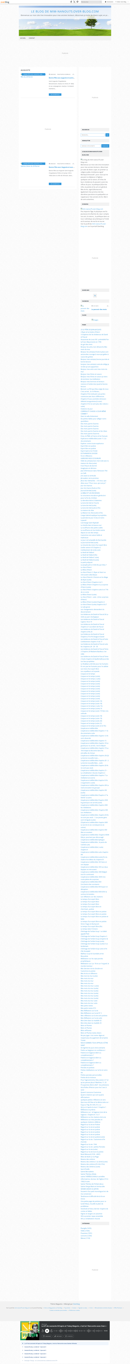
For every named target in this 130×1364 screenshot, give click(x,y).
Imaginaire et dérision (88, 468)
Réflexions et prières (88, 1110)
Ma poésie (84, 956)
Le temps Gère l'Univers (89, 929)
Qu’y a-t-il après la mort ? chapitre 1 (93, 1107)
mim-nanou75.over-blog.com (22, 1308)
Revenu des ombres (88, 1159)
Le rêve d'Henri (86, 567)
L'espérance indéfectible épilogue (92, 840)
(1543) (85, 1231)
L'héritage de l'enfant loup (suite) (92, 941)
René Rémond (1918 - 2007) (90, 1154)
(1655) (86, 1228)
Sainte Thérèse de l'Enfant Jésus (92, 1184)
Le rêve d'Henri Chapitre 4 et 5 (91, 582)
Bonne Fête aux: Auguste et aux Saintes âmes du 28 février (71, 167)
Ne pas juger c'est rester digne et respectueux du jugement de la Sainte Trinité (94, 1037)
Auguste (36, 74)
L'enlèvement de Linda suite (90, 550)
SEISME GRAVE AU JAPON (89, 1189)
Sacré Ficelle (85, 1169)
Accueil (23, 38)
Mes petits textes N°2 (88, 1008)
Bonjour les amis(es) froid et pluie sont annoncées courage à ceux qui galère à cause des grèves (95, 354)
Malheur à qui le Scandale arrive (92, 954)
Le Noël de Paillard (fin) (89, 555)
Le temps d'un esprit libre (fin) (91, 926)
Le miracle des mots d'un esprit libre (94, 545)
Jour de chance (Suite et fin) (90, 488)
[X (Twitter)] (74, 2)
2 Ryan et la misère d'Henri (90, 332)
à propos (70, 1336)
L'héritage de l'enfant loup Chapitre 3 (94, 936)
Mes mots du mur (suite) (89, 988)
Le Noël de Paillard (87, 552)
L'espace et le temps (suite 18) (91, 716)
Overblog (76, 1304)
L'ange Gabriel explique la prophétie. (94, 515)
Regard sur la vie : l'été (89, 1144)
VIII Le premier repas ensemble (92, 1216)
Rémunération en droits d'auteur (103, 1308)
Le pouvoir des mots (99, 309)
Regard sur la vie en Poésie (90, 1124)
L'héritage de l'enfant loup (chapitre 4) (94, 939)
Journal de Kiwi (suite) (88, 490)
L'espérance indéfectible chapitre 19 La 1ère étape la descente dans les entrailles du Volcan (94, 750)
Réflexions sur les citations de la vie (93, 1117)
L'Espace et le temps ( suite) (90, 679)
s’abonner (48, 1336)
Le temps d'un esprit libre (90, 899)
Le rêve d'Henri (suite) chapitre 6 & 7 (94, 604)
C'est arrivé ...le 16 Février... (90, 391)
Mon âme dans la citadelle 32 (91, 1020)
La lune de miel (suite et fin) (90, 508)
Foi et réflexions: (86, 456)
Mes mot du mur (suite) (89, 976)
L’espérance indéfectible (89, 728)
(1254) (86, 1236)
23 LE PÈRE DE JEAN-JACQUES (91, 330)
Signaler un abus (83, 1308)
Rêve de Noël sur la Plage (90, 1157)
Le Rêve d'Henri (86, 570)
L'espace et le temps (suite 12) (91, 701)
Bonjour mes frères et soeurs (91, 374)
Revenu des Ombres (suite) (90, 1167)
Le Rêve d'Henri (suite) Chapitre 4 (92, 602)
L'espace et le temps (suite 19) (91, 718)
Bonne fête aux (28, 74)
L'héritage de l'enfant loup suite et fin (94, 949)
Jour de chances (86, 486)
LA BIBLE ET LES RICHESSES (90, 493)
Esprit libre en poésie (88, 446)
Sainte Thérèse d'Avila (88, 1174)
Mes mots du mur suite (89, 1001)
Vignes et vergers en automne (91, 1214)
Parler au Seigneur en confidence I (93, 1050)
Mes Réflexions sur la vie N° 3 (91, 1013)
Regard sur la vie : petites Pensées (93, 1147)
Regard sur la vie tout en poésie (92, 1152)
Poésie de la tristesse (88, 1077)
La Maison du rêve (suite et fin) (92, 513)
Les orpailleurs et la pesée (90, 671)
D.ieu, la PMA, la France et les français (94, 436)
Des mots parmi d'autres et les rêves (94, 431)
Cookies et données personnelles (58, 1310)
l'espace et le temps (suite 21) (91, 723)
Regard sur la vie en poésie (90, 1127)
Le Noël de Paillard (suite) (90, 560)
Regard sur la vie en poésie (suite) (93, 1137)
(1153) (85, 1238)
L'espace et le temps (88, 674)
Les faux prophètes (87, 661)
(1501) (86, 1233)
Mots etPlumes (86, 1030)
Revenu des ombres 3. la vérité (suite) (94, 1162)
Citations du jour (87, 409)
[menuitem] (23, 38)
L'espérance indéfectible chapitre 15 (93, 741)
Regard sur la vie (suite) (89, 1149)
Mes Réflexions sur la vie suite (91, 1018)
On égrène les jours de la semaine (93, 1048)
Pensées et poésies (87, 1068)
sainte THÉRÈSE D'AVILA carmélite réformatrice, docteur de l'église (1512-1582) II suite (94, 1179)
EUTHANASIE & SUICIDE (89, 453)
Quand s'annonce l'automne (91, 1092)
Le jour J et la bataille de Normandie (93, 540)
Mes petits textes (87, 1006)
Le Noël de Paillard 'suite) (90, 557)
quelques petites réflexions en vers (93, 1100)
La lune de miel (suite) (88, 505)
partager (59, 1336)
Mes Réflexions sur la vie (89, 1011)
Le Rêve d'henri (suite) (89, 595)
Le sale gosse (85, 607)
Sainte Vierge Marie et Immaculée (93, 1186)
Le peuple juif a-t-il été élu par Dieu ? (94, 565)
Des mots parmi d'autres (90, 424)
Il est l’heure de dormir (89, 466)
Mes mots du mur (87, 978)
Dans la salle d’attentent (89, 416)
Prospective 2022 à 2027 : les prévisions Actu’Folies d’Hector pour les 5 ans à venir (95, 1087)
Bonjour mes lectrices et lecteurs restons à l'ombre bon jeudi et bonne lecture (94, 384)
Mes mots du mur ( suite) (90, 986)
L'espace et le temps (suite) (90, 676)
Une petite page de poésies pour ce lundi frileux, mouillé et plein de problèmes (93, 1203)
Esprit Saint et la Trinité (89, 451)
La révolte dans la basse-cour (91, 525)
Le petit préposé (86, 562)
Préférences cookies (74, 1310)
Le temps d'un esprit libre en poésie (93, 912)
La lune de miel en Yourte (90, 503)
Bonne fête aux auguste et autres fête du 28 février (68, 78)
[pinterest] (77, 2)
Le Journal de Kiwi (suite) (89, 543)
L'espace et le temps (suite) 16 (91, 708)
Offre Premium (118, 1308)
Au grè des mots (86, 344)
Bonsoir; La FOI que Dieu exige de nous (94, 389)
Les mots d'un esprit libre (90, 669)
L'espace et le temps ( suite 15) (91, 706)
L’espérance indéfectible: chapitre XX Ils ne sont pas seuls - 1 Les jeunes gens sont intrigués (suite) (95, 817)
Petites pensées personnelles (91, 1075)
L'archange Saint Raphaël (90, 523)
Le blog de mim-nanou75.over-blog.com (65, 11)
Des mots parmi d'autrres (90, 434)
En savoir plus (55, 94)
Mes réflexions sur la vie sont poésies (94, 1016)
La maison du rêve (87, 510)
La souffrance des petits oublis (92, 528)
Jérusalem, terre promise (90, 478)
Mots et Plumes (86, 1025)
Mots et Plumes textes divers (91, 1033)
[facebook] (71, 2)
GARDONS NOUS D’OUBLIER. (91, 458)
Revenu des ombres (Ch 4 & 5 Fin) (93, 1164)
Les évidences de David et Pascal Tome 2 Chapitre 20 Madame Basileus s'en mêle (94, 651)
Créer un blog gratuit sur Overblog (53, 1308)
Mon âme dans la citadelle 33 (91, 1023)
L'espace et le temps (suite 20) (91, 721)
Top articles (67, 1308)
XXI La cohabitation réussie (90, 1219)
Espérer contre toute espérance (92, 443)
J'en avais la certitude (88, 476)
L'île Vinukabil (85, 951)
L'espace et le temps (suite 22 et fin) (93, 726)
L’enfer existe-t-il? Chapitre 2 (91, 547)
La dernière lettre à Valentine (91, 500)
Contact (32, 38)
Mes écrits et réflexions (89, 973)
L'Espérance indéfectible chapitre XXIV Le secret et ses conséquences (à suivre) (94, 824)
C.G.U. (91, 1308)
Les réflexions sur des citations (92, 897)
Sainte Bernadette (87, 1172)
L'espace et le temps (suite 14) (91, 703)
